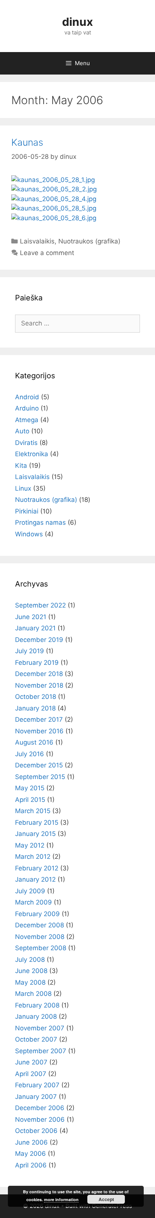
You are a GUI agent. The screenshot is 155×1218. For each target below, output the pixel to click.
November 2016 (39, 731)
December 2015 (39, 765)
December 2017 (39, 719)
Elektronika (31, 454)
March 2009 (33, 902)
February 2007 (37, 1085)
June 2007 (31, 1062)
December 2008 (39, 925)
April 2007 (30, 1074)
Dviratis (26, 442)
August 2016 (34, 742)
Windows (29, 534)
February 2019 (37, 662)
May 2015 (29, 788)
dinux (77, 21)
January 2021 (35, 628)
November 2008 (39, 936)
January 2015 (35, 833)
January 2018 (35, 708)
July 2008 (30, 959)
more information (61, 1199)
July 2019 (29, 651)
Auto (22, 431)
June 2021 (30, 617)
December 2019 (39, 639)
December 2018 (39, 674)
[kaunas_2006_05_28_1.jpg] (53, 180)
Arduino (27, 408)
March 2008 (33, 993)
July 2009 (30, 891)
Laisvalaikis (37, 241)
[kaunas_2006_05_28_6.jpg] (53, 218)
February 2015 (36, 822)
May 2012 (29, 845)
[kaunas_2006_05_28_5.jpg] (53, 208)
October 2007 (36, 1039)
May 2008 (30, 982)
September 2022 (40, 605)
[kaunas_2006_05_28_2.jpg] (54, 189)
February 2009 (37, 914)
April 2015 (30, 799)
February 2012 (36, 868)
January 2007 (36, 1096)
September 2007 (40, 1051)
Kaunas (27, 142)
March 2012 (32, 856)
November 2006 (40, 1119)
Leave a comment (47, 253)
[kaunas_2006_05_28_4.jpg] (53, 199)
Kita (21, 465)
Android (27, 397)
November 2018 (39, 685)
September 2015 (40, 777)
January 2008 (36, 1016)
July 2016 (29, 754)
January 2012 (35, 879)
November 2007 (39, 1028)
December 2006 (39, 1108)
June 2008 (31, 971)
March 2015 (32, 811)
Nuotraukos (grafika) (89, 241)
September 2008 (40, 948)
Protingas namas (40, 522)
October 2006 (36, 1130)
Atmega (26, 420)
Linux (23, 488)
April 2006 (31, 1165)
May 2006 (30, 1153)
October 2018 (35, 696)
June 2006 (31, 1142)
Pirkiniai (26, 511)
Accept (106, 1199)
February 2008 (37, 1005)
